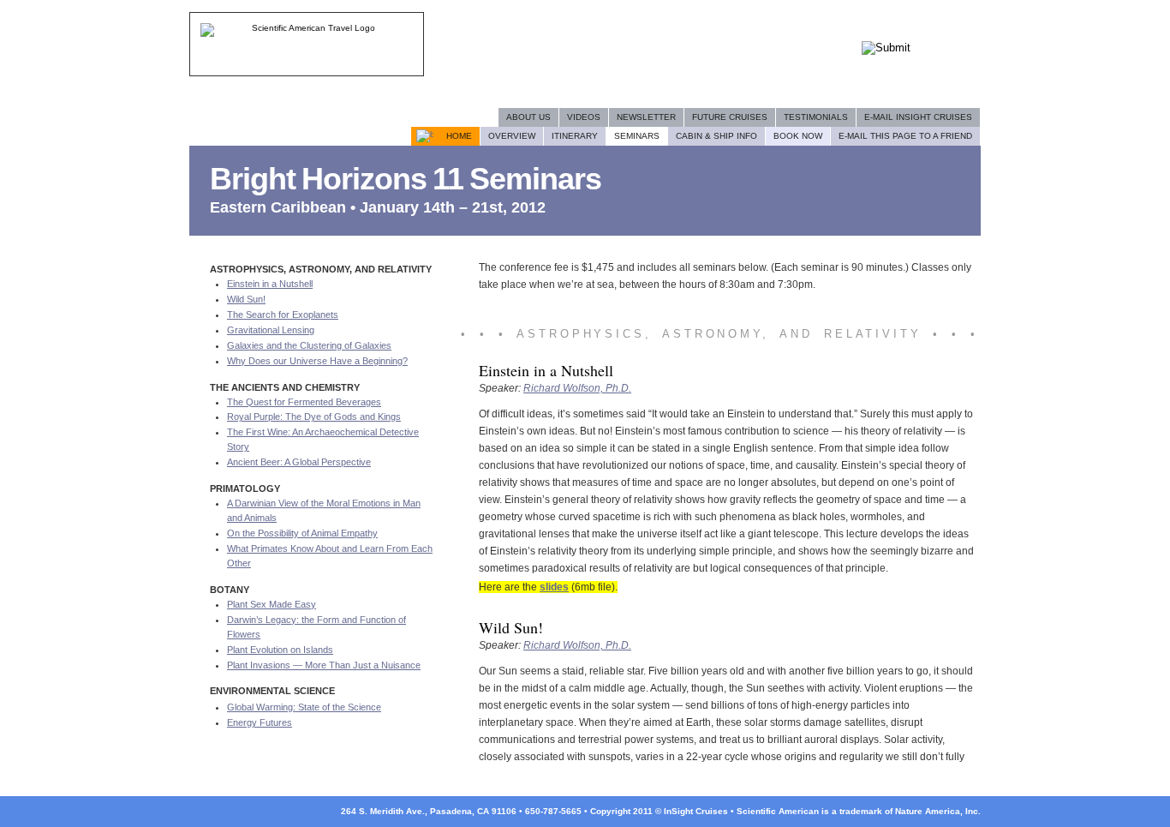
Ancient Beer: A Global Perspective (299, 462)
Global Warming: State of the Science (304, 707)
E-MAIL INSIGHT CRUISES (918, 117)
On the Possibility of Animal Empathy (302, 533)
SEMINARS (637, 136)
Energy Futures (259, 722)
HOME (459, 136)
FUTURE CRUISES (729, 117)
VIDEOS (583, 117)
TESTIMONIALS (816, 117)
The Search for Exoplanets (282, 314)
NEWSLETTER (646, 117)
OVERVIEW (511, 136)
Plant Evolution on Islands (280, 649)
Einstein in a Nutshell (270, 284)
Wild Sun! (246, 299)
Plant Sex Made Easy (271, 604)
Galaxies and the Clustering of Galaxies (309, 345)
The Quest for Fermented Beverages (304, 402)
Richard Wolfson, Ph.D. (577, 388)
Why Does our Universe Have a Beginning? (317, 361)
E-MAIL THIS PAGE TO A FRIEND (905, 136)
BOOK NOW (797, 136)
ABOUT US (528, 117)
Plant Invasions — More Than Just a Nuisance (324, 665)
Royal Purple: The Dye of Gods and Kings (314, 416)
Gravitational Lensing (270, 330)
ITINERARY (575, 136)
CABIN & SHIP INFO (716, 136)
